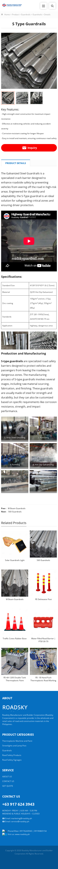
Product (15, 14)
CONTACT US (8, 781)
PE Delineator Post (43, 599)
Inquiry (32, 148)
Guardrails (25, 14)
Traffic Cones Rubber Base (15, 638)
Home (7, 14)
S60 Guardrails (15, 511)
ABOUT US (7, 776)
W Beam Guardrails (16, 508)
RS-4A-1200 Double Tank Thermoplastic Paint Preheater (15, 680)
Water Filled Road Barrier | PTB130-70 (43, 640)
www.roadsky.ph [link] (22, 834)
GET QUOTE (7, 786)
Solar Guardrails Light (14, 560)
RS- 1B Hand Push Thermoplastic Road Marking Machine (43, 680)
